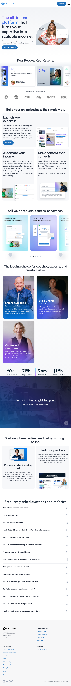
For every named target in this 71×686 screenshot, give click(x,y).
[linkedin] (4, 681)
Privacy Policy (7, 662)
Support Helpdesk (42, 634)
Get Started (61, 3)
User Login (40, 640)
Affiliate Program (42, 650)
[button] (30, 256)
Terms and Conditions (9, 653)
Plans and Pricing (42, 631)
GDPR (4, 659)
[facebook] (12, 681)
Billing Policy (6, 668)
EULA (4, 671)
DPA (4, 674)
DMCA (5, 656)
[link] (15, 233)
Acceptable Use (7, 665)
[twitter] (7, 681)
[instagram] (10, 681)
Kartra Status (40, 637)
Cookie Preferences (8, 650)
